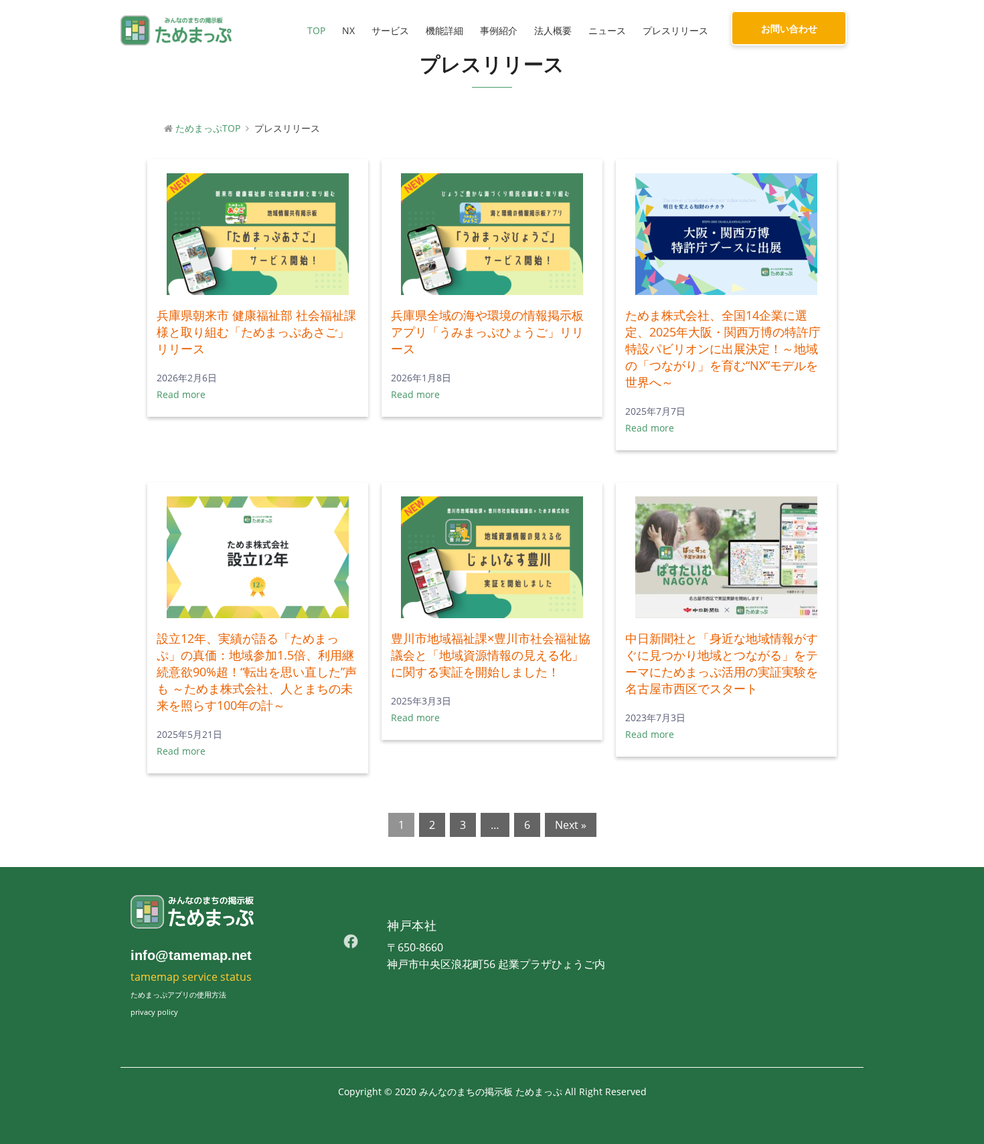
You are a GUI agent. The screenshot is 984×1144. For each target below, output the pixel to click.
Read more (181, 394)
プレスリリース (675, 30)
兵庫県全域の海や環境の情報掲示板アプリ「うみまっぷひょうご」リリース (487, 332)
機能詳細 (444, 30)
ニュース (607, 30)
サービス (390, 30)
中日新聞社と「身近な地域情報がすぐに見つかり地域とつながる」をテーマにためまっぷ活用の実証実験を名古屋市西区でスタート (721, 663)
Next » (570, 825)
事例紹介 (498, 30)
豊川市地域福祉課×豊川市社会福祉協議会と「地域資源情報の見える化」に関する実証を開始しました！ (490, 655)
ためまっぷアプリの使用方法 (178, 994)
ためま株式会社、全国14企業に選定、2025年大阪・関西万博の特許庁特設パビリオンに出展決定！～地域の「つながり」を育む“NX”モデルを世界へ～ (723, 348)
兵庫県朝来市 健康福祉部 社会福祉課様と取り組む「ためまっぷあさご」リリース (256, 332)
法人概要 (553, 30)
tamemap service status (191, 976)
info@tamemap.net (191, 955)
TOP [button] (316, 30)
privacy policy (154, 1012)
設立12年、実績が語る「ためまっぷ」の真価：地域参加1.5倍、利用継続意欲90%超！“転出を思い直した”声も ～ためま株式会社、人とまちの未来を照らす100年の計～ (257, 671)
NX (348, 30)
